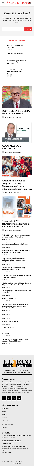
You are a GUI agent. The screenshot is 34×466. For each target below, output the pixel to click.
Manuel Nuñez (8, 117)
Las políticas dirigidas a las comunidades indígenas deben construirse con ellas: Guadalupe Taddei (15, 306)
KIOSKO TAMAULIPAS (10, 298)
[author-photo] (3, 117)
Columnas (5, 443)
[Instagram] (9, 398)
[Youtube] (19, 398)
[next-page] (11, 75)
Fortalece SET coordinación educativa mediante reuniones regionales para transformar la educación (14, 260)
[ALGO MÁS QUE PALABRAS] (17, 132)
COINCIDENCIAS (8, 327)
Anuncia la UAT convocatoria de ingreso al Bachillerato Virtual (15, 224)
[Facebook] (4, 398)
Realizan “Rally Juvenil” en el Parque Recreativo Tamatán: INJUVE (14, 268)
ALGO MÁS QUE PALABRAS (15, 53)
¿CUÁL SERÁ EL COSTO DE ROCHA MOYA (16, 112)
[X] (14, 398)
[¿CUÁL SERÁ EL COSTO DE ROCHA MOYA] (17, 97)
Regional (5, 438)
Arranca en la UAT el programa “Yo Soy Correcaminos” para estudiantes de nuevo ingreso (17, 61)
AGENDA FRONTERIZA (10, 321)
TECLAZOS (6, 333)
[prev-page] (8, 75)
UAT (3, 452)
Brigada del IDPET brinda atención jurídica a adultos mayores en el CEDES (16, 251)
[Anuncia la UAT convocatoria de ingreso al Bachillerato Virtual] (17, 207)
